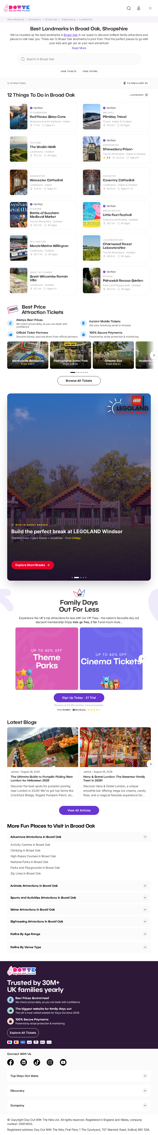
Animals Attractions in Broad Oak (34, 885)
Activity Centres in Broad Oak (30, 844)
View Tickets (68, 71)
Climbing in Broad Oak (25, 850)
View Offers (90, 71)
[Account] (138, 8)
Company (17, 1105)
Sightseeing (68, 19)
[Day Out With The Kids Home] (16, 8)
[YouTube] (63, 1063)
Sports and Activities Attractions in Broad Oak (43, 897)
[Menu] (150, 8)
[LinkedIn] (23, 1063)
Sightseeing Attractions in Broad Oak (36, 921)
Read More (79, 48)
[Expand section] (145, 886)
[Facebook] (10, 1063)
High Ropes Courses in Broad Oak (33, 856)
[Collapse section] (145, 837)
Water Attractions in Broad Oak (32, 909)
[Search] (128, 8)
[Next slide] (142, 659)
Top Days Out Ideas (24, 1076)
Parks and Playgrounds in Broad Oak (35, 867)
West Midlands (15, 19)
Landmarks (85, 19)
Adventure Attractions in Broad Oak (35, 837)
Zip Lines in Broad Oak (25, 873)
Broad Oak (51, 19)
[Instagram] (50, 1063)
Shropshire (34, 19)
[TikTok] (37, 1063)
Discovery (17, 1090)
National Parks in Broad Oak (29, 862)
